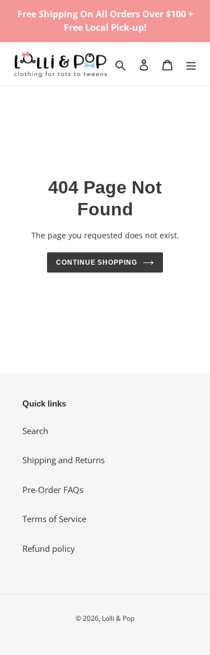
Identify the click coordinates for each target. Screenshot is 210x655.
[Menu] (191, 64)
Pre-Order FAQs (52, 489)
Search (35, 430)
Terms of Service (54, 518)
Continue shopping (97, 262)
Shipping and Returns (63, 459)
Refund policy (48, 548)
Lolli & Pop (118, 618)
